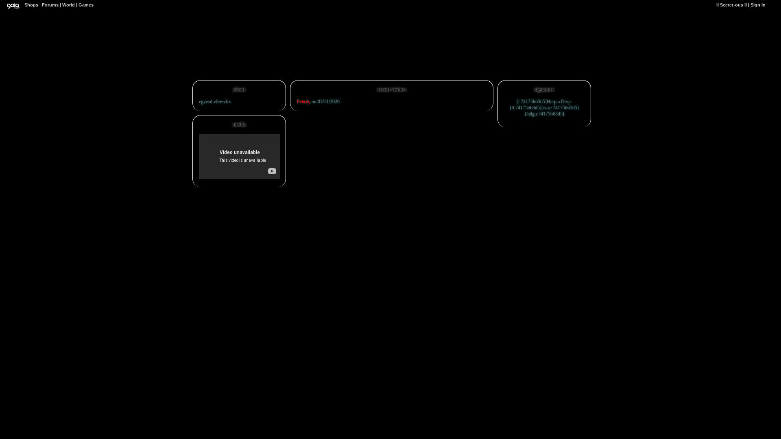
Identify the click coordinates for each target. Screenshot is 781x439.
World (68, 4)
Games (86, 4)
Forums (50, 4)
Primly (303, 101)
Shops (31, 4)
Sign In (758, 4)
